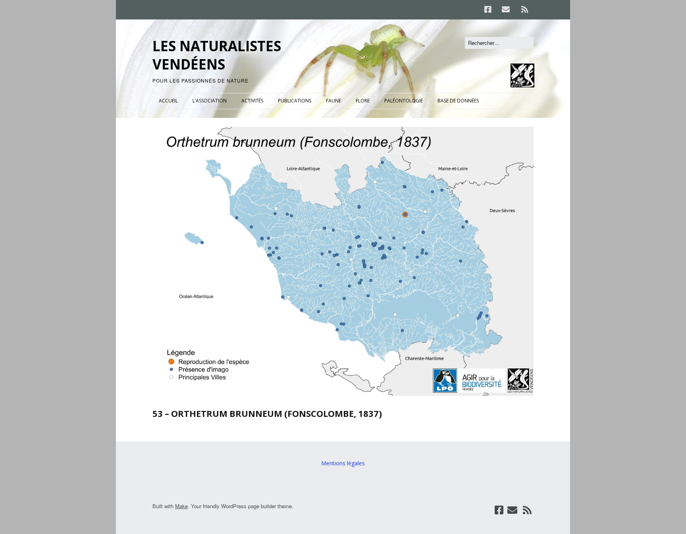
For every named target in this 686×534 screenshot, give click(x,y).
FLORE (363, 100)
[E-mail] (505, 9)
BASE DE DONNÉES (458, 100)
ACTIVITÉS (252, 100)
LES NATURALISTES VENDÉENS (216, 55)
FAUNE (333, 100)
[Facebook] (489, 9)
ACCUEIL (168, 100)
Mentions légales (343, 463)
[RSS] (525, 9)
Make (181, 506)
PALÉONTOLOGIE (403, 100)
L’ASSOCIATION (210, 100)
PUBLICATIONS (294, 100)
